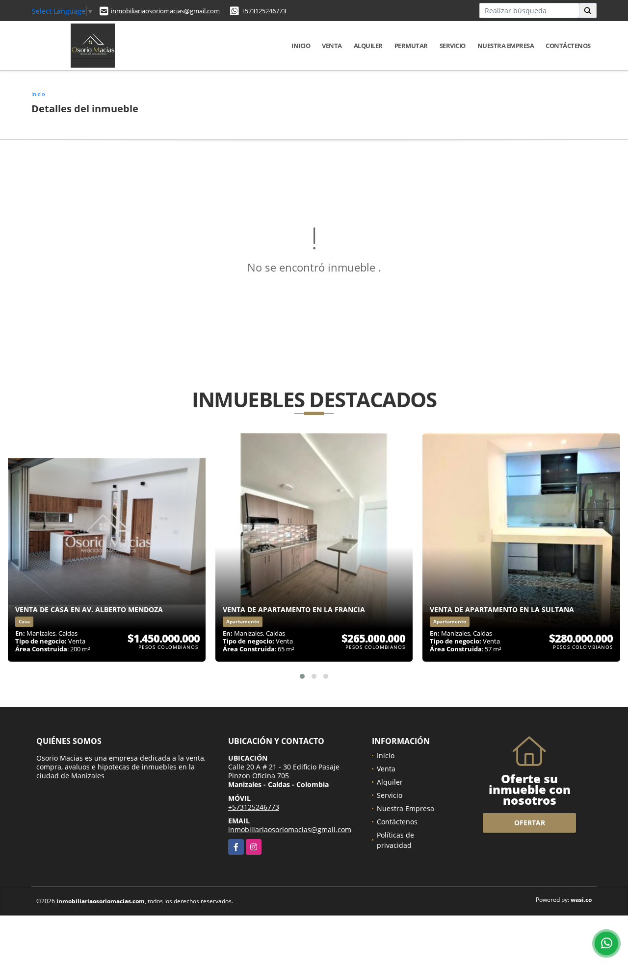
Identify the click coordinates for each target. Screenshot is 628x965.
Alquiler (368, 45)
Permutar (411, 45)
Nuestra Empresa (505, 45)
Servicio (453, 45)
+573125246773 (263, 10)
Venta (332, 45)
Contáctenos (568, 45)
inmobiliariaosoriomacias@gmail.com (165, 10)
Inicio (300, 45)
